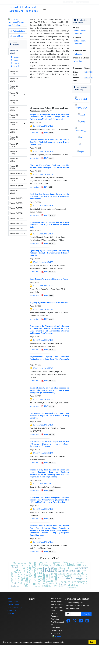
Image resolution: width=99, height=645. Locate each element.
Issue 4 (16, 57)
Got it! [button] (92, 642)
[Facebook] (68, 621)
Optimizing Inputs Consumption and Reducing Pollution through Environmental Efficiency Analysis (49, 252)
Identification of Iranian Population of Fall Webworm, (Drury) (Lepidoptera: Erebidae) (49, 443)
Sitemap (10, 613)
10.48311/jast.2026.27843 (43, 368)
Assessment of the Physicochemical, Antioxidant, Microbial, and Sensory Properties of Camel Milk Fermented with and (49, 329)
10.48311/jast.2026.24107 (43, 151)
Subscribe (86, 614)
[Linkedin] (81, 621)
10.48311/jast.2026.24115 (43, 542)
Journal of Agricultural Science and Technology (23, 9)
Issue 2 (16, 63)
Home (9, 599)
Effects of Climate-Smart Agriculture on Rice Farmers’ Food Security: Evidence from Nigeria (49, 166)
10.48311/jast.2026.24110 (43, 234)
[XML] (54, 111)
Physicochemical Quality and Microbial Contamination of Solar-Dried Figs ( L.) (49, 359)
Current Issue (17, 36)
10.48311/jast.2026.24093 (43, 309)
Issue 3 (16, 60)
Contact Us (11, 610)
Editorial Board (13, 604)
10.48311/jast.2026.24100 (43, 126)
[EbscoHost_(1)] (81, 129)
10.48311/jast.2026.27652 (43, 174)
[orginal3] (81, 151)
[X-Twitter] (75, 621)
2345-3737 (88, 78)
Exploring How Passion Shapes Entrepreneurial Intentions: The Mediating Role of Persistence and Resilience (49, 196)
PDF (48, 133)
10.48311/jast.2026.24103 (43, 340)
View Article (34, 133)
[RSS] (87, 621)
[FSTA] (81, 137)
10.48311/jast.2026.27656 (43, 399)
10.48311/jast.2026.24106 (43, 262)
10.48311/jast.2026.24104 (43, 425)
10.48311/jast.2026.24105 (43, 453)
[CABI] (81, 114)
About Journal (12, 602)
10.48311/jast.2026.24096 (43, 286)
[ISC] (81, 144)
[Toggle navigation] (45, 9)
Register (83, 2)
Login (69, 2)
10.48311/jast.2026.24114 (43, 205)
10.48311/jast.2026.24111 (43, 484)
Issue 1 (16, 66)
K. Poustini (78, 54)
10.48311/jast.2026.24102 (43, 509)
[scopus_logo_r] (81, 106)
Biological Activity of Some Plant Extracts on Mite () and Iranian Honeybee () (49, 390)
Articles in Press (18, 31)
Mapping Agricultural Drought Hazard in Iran (49, 302)
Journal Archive (16, 43)
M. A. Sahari (79, 61)
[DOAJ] (81, 122)
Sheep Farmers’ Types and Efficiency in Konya (49, 279)
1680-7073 (88, 72)
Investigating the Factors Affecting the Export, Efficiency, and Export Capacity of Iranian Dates (49, 224)
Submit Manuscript (14, 607)
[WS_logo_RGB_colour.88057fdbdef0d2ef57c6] (81, 98)
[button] (65, 642)
